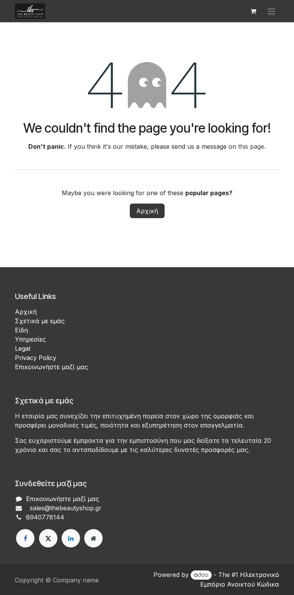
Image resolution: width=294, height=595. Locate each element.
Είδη (21, 330)
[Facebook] (25, 538)
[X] (48, 538)
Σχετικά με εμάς (40, 321)
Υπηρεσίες (30, 339)
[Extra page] (93, 538)
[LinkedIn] (71, 538)
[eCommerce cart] (253, 11)
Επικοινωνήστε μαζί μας (51, 367)
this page (251, 146)
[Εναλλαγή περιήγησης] (271, 11)
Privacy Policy (35, 358)
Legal (22, 348)
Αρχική (147, 211)
